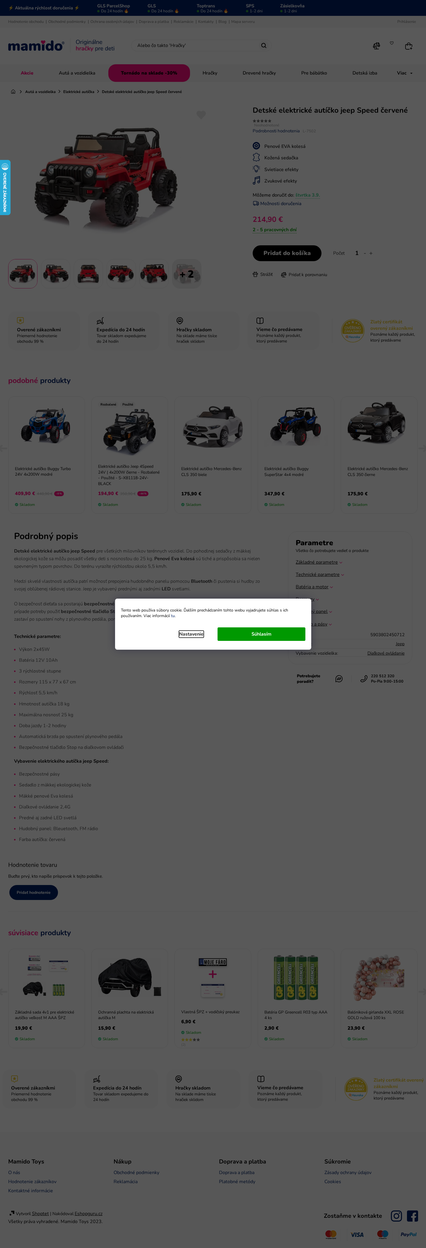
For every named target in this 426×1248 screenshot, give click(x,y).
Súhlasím (261, 634)
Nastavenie (191, 634)
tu (173, 616)
